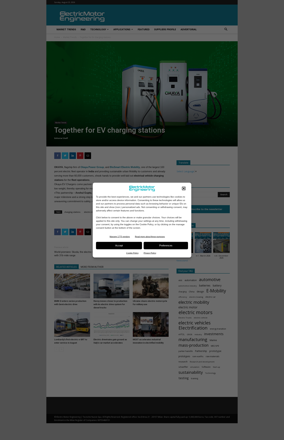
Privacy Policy (150, 253)
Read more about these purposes (150, 236)
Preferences (165, 245)
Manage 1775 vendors (120, 236)
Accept (119, 245)
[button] (183, 188)
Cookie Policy (132, 253)
